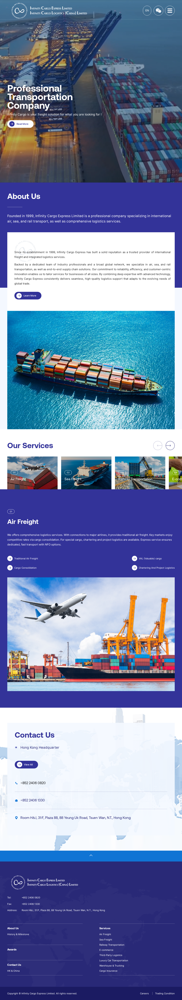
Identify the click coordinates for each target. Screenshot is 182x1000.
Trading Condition (165, 993)
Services (104, 928)
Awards (12, 949)
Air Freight (105, 934)
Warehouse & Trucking (111, 965)
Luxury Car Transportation (113, 960)
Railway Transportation (111, 944)
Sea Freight (105, 939)
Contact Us (14, 964)
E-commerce (106, 949)
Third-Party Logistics (110, 955)
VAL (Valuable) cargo (150, 558)
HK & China (13, 970)
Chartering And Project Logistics (157, 567)
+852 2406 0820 (33, 783)
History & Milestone (18, 934)
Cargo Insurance (108, 970)
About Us (13, 928)
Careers (144, 993)
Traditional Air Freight (26, 558)
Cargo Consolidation (25, 567)
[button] (170, 445)
